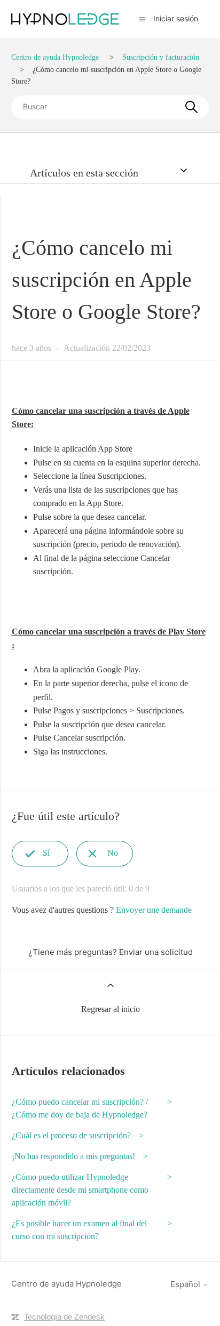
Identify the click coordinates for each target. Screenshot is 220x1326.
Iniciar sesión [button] (175, 18)
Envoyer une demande (154, 909)
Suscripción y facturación (160, 57)
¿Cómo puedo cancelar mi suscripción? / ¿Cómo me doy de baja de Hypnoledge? (80, 1108)
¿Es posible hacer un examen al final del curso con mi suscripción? (79, 1230)
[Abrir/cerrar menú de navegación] (142, 18)
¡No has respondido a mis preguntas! (73, 1156)
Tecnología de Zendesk (64, 1316)
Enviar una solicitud (156, 952)
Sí (46, 852)
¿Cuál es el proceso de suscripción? (71, 1135)
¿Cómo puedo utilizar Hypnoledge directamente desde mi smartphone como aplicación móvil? (80, 1189)
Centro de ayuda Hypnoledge (55, 57)
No (112, 852)
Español (186, 1284)
